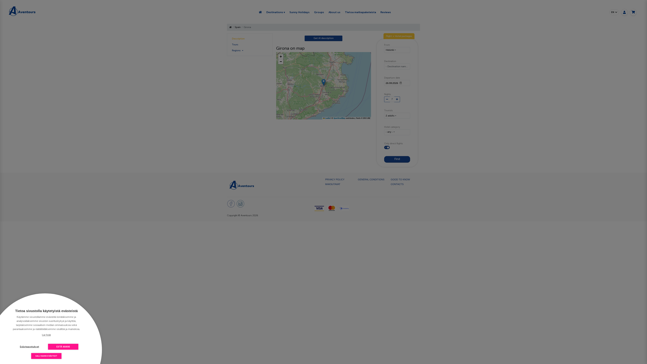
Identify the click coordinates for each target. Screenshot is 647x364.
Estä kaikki (63, 346)
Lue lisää (46, 335)
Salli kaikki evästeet (46, 356)
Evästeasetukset (29, 346)
